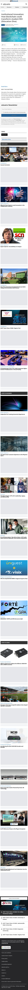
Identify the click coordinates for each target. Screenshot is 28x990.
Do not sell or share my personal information (11, 981)
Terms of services (16, 119)
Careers (3, 975)
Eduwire (16, 24)
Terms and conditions (6, 952)
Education (9, 7)
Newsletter (24, 44)
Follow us (17, 44)
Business (3, 10)
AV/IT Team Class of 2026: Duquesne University (13, 929)
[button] (1, 4)
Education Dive (10, 24)
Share (4, 44)
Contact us (4, 973)
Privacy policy (4, 958)
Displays (17, 7)
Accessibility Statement (7, 964)
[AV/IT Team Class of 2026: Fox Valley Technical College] (14, 908)
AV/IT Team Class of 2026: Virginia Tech (14, 934)
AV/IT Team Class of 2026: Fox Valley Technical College (13, 912)
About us (3, 970)
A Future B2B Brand (6, 978)
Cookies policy (5, 961)
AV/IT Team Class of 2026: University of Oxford (14, 918)
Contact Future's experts (7, 955)
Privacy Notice (18, 120)
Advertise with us (5, 967)
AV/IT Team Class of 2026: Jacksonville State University (13, 924)
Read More (4, 86)
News (3, 25)
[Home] (14, 1)
